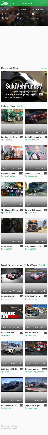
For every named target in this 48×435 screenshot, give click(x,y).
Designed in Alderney (9, 426)
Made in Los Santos (9, 428)
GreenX (6, 371)
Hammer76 (32, 335)
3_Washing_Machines (36, 371)
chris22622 (8, 212)
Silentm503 (8, 408)
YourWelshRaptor (10, 176)
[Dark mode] (41, 3)
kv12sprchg (8, 139)
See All (44, 68)
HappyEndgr (8, 299)
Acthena (7, 335)
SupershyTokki (33, 139)
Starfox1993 (32, 176)
